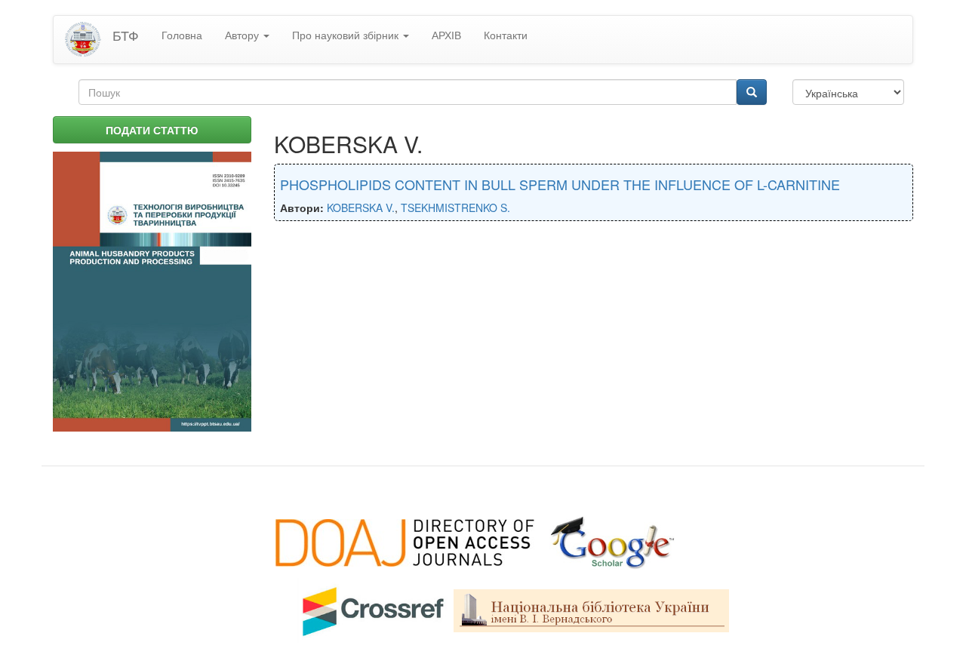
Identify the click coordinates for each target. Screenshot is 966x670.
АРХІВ (446, 34)
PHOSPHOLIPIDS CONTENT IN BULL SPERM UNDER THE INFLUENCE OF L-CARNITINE (560, 184)
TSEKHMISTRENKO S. (455, 207)
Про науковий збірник (346, 34)
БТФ (125, 35)
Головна (182, 34)
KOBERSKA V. (361, 207)
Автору (243, 34)
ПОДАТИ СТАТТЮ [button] (152, 129)
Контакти (506, 34)
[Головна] (88, 39)
